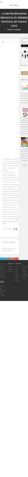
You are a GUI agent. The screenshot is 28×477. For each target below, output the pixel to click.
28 (25, 57)
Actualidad (10, 269)
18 (22, 55)
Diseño (17, 275)
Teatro (24, 278)
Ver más (24, 165)
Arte (16, 267)
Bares (16, 269)
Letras (24, 269)
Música (24, 273)
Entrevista (10, 271)
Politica (9, 267)
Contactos (2, 277)
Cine (16, 271)
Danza (16, 273)
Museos (25, 271)
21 (25, 55)
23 (27, 55)
